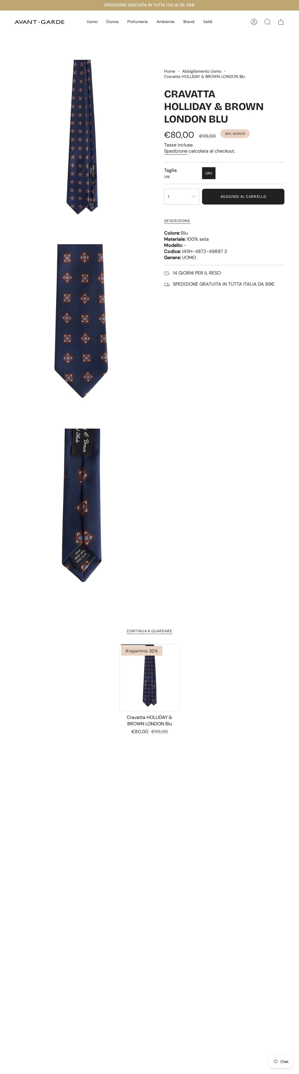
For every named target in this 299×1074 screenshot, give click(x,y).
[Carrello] (281, 22)
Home (169, 71)
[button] (92, 22)
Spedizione (175, 151)
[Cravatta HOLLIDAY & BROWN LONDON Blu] (150, 678)
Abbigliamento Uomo (201, 71)
